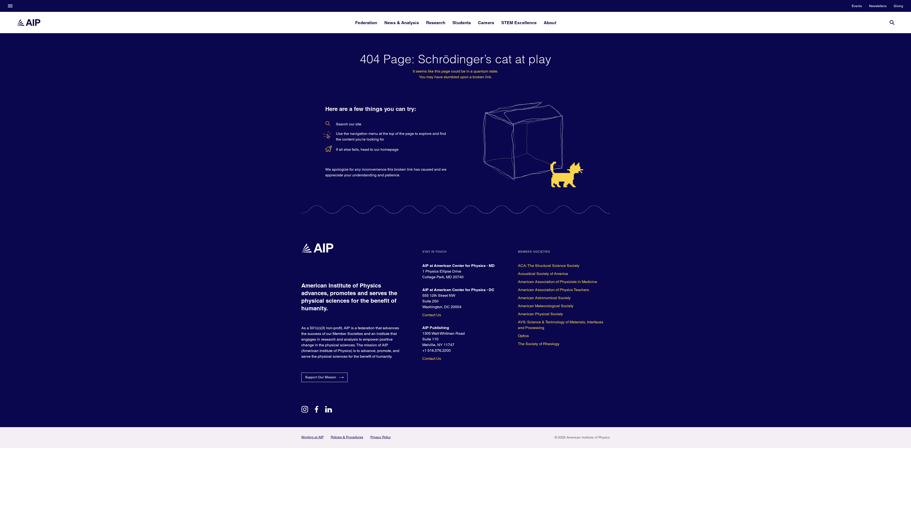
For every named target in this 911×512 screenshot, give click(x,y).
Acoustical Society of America (543, 273)
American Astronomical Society (544, 298)
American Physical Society (540, 314)
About (550, 22)
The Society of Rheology (538, 344)
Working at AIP (312, 437)
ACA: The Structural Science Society (548, 265)
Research (436, 22)
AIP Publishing (435, 327)
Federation (366, 22)
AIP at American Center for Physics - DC (458, 290)
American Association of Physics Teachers (553, 290)
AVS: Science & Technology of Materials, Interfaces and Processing (560, 325)
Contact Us (431, 315)
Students (461, 22)
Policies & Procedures (347, 437)
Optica (523, 336)
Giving (898, 6)
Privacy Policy (380, 437)
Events (857, 6)
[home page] (28, 22)
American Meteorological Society (545, 306)
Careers (486, 22)
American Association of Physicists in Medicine (557, 281)
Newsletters (878, 6)
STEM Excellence (519, 22)
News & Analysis (401, 22)
